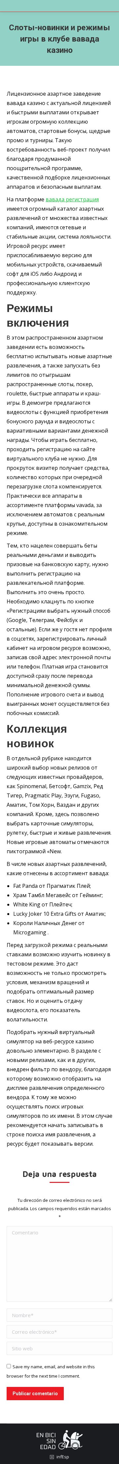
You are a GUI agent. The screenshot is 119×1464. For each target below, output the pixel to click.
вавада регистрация (72, 199)
